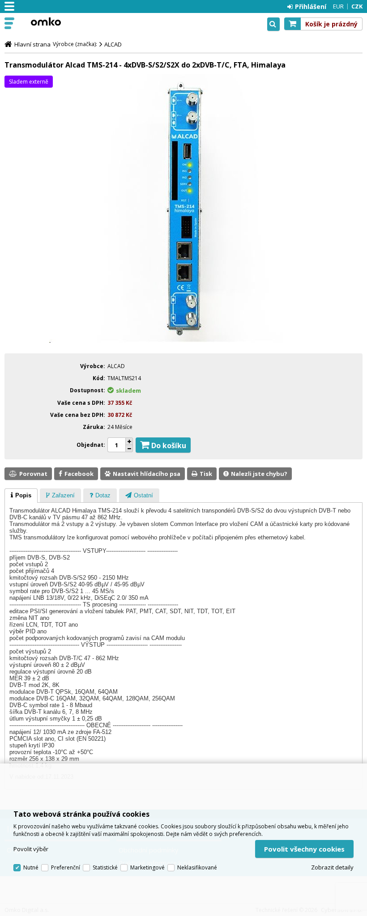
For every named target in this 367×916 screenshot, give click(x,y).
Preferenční (65, 867)
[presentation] (21, 495)
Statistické (105, 867)
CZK (357, 6)
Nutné (30, 867)
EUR (338, 6)
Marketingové (147, 867)
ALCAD (113, 44)
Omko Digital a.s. (46, 21)
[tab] (21, 495)
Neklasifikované (197, 867)
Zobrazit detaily (332, 867)
